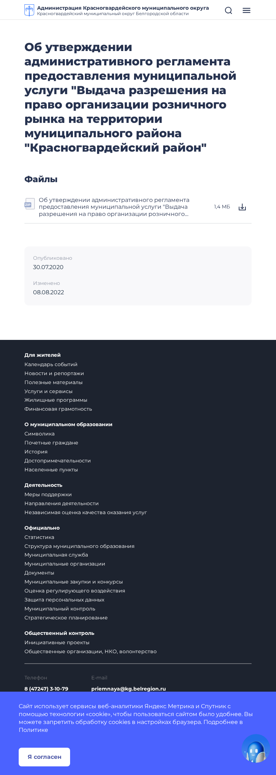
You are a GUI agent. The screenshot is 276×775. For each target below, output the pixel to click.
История (35, 451)
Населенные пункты (51, 469)
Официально (42, 528)
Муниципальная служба (56, 555)
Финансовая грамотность (58, 409)
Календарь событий (51, 364)
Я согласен (44, 756)
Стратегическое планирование (66, 617)
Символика (39, 433)
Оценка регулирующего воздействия (74, 590)
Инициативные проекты (56, 642)
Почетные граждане (51, 442)
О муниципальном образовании (68, 424)
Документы (39, 572)
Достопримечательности (57, 460)
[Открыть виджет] (256, 748)
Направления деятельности (61, 503)
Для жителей (42, 355)
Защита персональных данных (64, 599)
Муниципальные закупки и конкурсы (73, 581)
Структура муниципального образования (79, 546)
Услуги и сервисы (48, 391)
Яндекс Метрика (169, 706)
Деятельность (43, 485)
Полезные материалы (53, 382)
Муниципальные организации (64, 564)
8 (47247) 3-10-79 (46, 689)
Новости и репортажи (54, 373)
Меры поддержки (48, 494)
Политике (33, 729)
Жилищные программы (55, 400)
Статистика (39, 537)
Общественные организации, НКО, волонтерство (90, 651)
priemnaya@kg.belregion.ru (128, 689)
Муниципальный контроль (59, 608)
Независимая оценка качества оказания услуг (85, 512)
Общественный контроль (59, 633)
